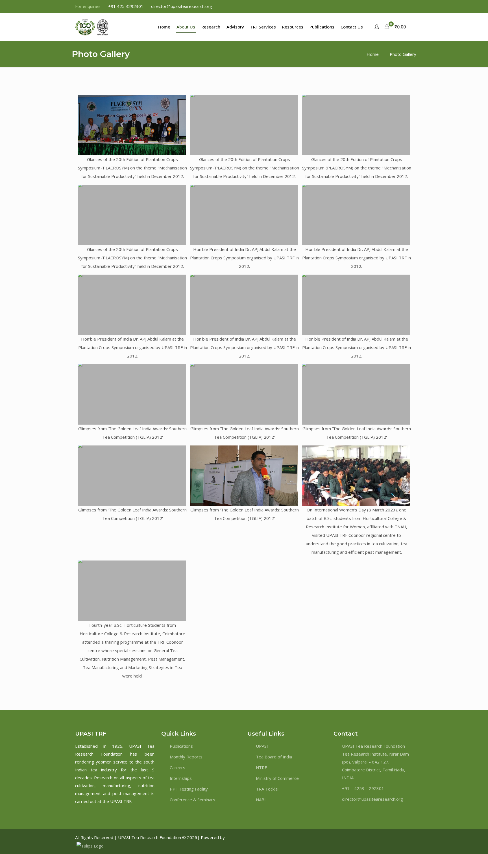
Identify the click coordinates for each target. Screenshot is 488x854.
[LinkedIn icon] (402, 6)
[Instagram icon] (410, 6)
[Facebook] (385, 837)
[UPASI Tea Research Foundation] (102, 27)
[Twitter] (390, 837)
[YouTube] (406, 837)
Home (373, 54)
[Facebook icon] (381, 6)
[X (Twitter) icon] (388, 6)
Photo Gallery (403, 54)
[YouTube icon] (395, 6)
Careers (177, 767)
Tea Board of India (274, 757)
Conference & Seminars (192, 799)
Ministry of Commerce (277, 778)
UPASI (262, 746)
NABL (261, 799)
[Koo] (411, 837)
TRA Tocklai (267, 789)
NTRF (261, 767)
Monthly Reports (186, 757)
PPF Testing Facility (189, 789)
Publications (181, 746)
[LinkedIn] (395, 837)
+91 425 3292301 (125, 6)
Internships (181, 778)
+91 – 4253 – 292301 (363, 788)
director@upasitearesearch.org (181, 6)
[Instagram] (401, 837)
